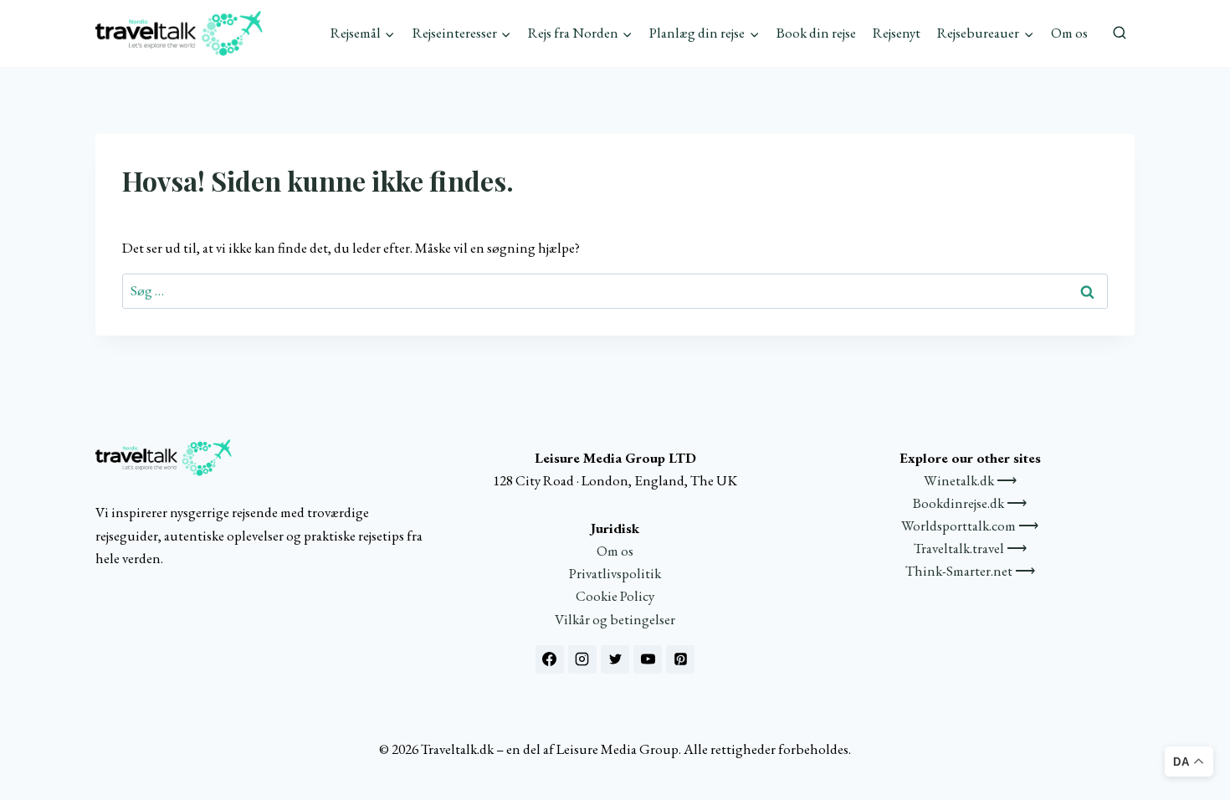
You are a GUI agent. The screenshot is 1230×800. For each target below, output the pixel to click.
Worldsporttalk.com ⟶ (969, 525)
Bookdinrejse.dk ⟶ (970, 503)
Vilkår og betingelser (615, 619)
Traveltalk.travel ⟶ (970, 548)
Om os (1069, 32)
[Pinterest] (680, 659)
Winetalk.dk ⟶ (970, 480)
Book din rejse (816, 32)
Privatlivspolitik (615, 573)
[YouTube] (647, 659)
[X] (615, 659)
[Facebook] (550, 659)
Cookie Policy (615, 596)
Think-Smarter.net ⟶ (970, 571)
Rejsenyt (896, 32)
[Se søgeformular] (1119, 33)
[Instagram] (582, 659)
